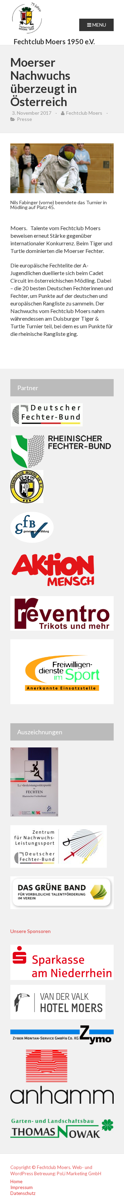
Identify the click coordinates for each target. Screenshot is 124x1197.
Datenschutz (22, 1193)
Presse (24, 119)
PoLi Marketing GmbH (79, 1173)
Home (16, 1181)
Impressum (21, 1187)
